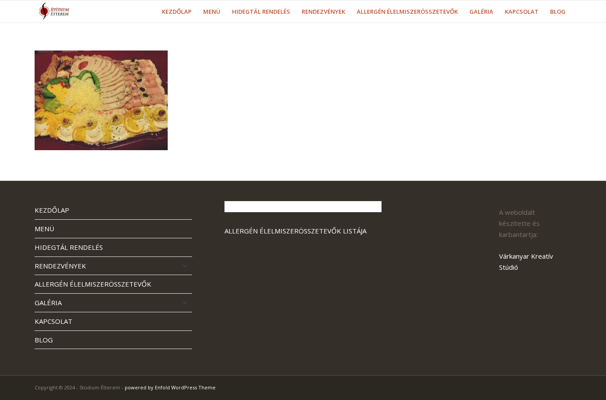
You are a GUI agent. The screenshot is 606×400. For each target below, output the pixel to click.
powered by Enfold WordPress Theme (170, 387)
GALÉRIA (48, 302)
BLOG (44, 339)
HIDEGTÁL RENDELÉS (69, 247)
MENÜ (44, 228)
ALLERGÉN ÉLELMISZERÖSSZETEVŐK (93, 284)
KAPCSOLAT (53, 321)
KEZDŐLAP (52, 210)
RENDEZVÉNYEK (60, 265)
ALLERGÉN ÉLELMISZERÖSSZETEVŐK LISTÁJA (295, 230)
